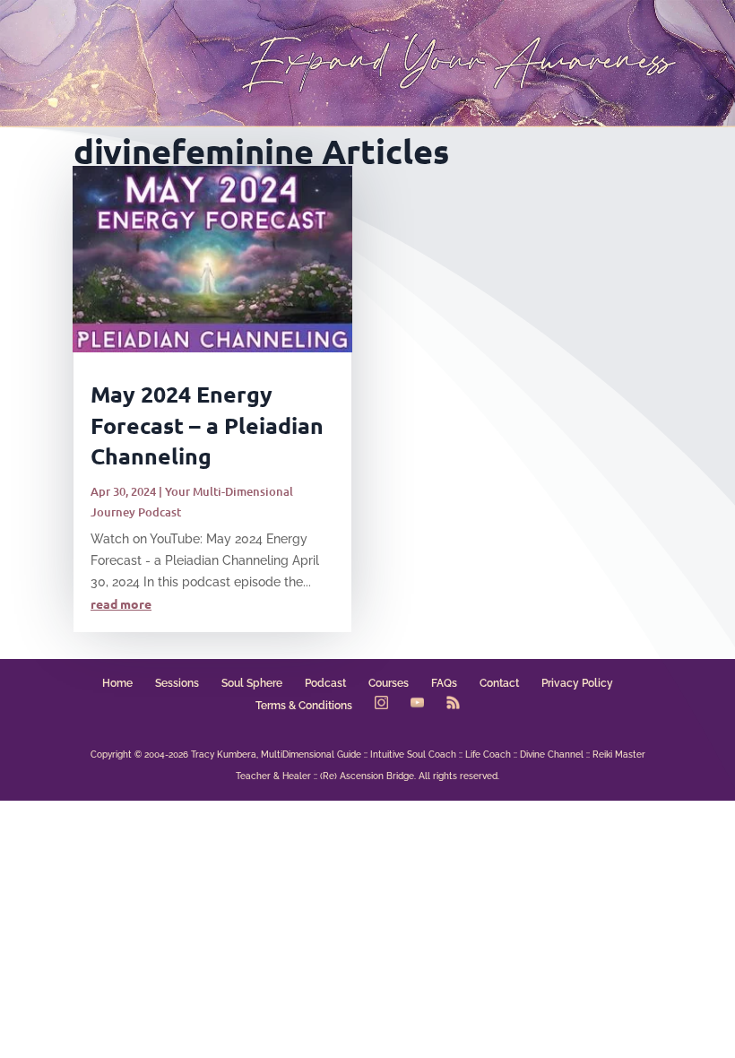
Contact (499, 683)
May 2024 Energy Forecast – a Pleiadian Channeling (207, 424)
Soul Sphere (251, 683)
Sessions (177, 683)
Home (117, 683)
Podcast (325, 683)
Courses (388, 683)
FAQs (444, 683)
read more (121, 603)
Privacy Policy (577, 683)
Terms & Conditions (303, 705)
